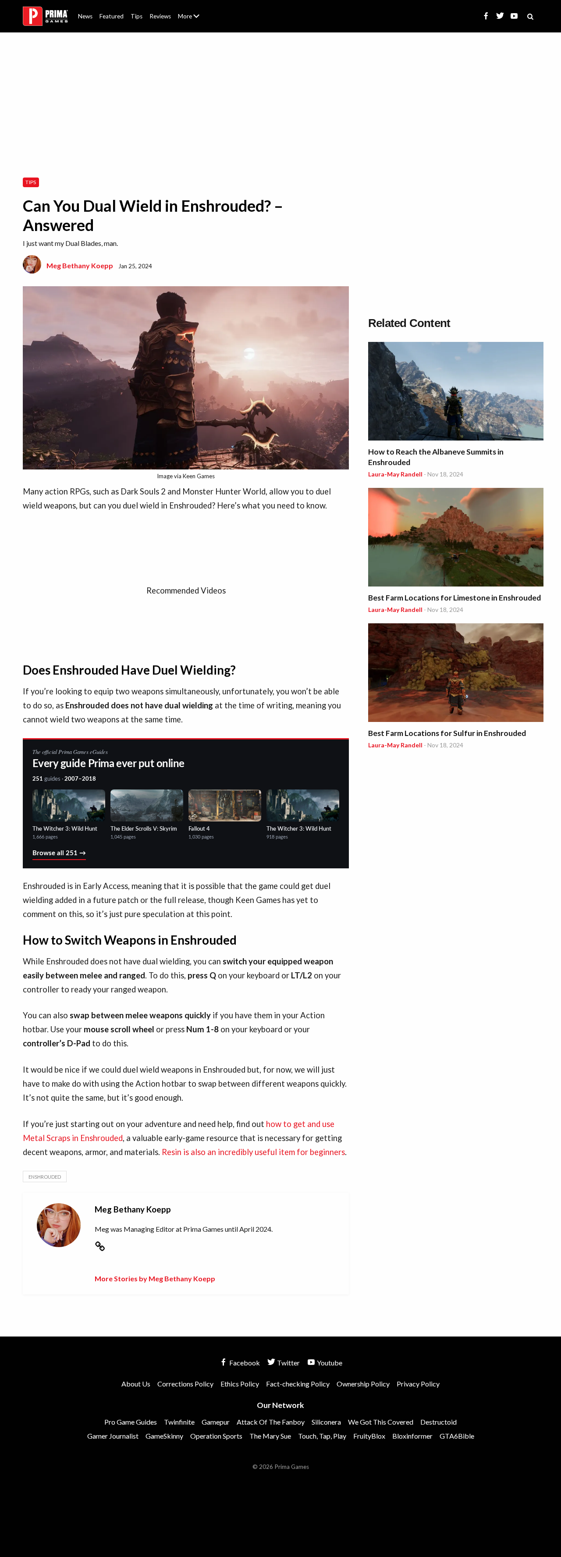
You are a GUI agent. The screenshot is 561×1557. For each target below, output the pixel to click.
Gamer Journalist (112, 1436)
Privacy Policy (418, 1383)
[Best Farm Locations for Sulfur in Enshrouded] (455, 674)
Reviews (160, 16)
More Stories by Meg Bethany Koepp (155, 1278)
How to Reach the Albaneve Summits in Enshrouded (436, 457)
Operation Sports (216, 1436)
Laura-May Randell (395, 474)
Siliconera (326, 1422)
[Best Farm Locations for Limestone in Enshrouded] (455, 538)
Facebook (244, 1362)
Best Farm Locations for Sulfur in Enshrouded (447, 733)
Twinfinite (179, 1422)
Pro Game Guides (130, 1422)
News (85, 16)
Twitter (288, 1362)
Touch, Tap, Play (322, 1436)
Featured (111, 16)
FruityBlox (369, 1436)
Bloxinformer (412, 1436)
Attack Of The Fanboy (271, 1422)
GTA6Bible (457, 1436)
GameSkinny (164, 1436)
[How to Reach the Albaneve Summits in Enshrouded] (455, 392)
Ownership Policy (363, 1383)
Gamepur (216, 1422)
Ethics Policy (239, 1383)
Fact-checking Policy (298, 1383)
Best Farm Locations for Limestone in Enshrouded (454, 597)
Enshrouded (44, 1177)
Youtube (329, 1362)
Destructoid (438, 1422)
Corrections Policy (185, 1383)
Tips (136, 16)
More (193, 19)
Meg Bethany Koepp (79, 265)
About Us (190, 10)
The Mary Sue (270, 1436)
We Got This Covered (380, 1422)
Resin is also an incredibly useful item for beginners (253, 1152)
